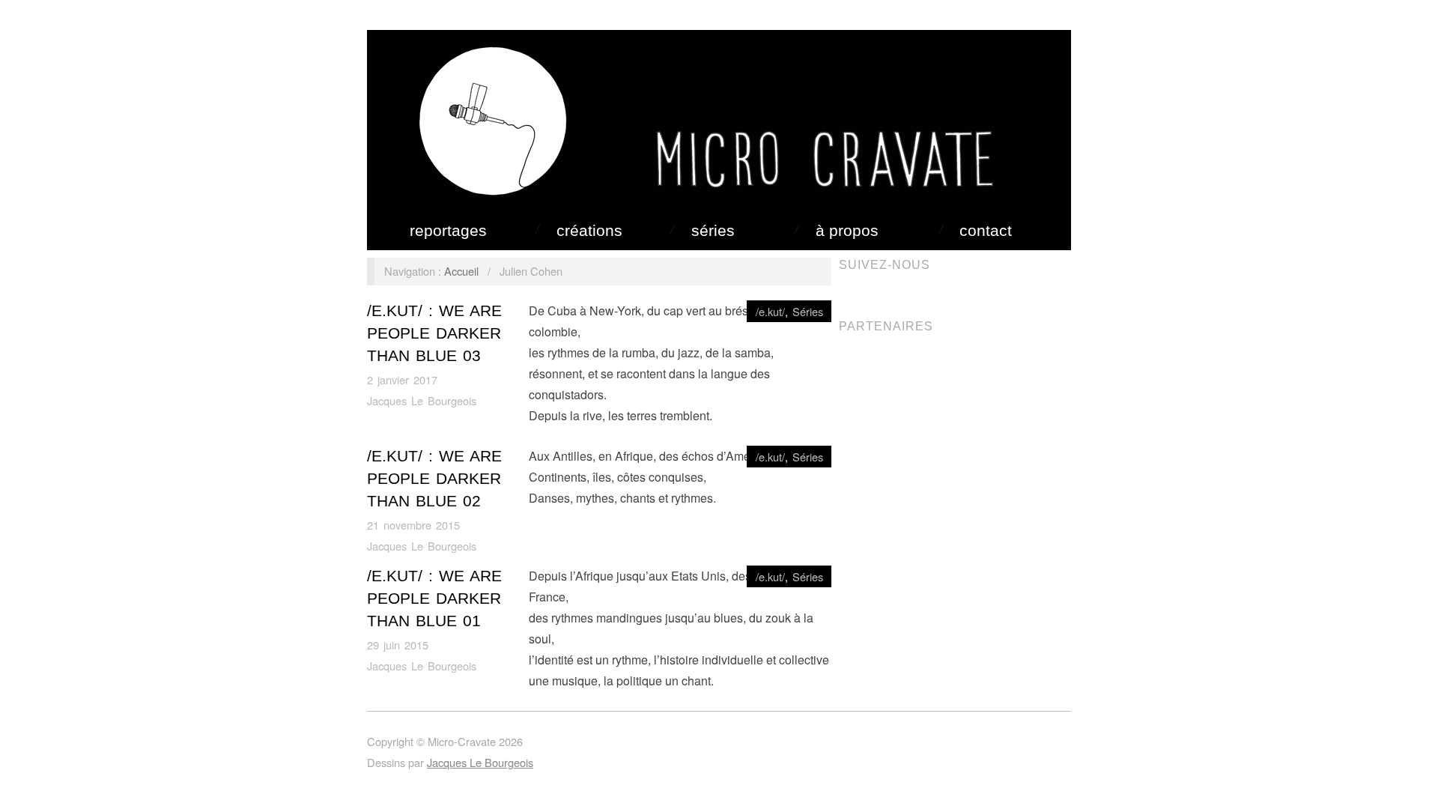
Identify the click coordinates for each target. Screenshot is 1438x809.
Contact (985, 231)
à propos (847, 231)
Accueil (461, 271)
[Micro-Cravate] (707, 117)
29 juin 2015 (397, 644)
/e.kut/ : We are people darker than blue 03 (434, 333)
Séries (713, 231)
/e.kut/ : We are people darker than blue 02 (434, 478)
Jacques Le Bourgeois (421, 400)
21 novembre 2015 (413, 525)
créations (589, 231)
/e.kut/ (770, 311)
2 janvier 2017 (402, 379)
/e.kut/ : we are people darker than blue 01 (434, 598)
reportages (448, 231)
